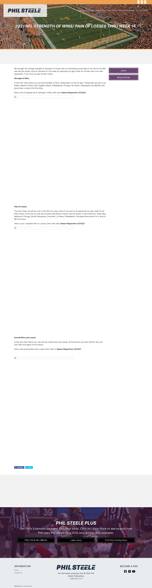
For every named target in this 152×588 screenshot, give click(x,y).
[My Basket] (149, 2)
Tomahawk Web (27, 586)
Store (91, 10)
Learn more (76, 540)
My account (142, 10)
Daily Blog (112, 10)
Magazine (100, 10)
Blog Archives (123, 77)
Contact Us (18, 573)
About (83, 10)
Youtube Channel (126, 10)
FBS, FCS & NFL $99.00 (36, 540)
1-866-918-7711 (75, 579)
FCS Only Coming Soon (116, 540)
